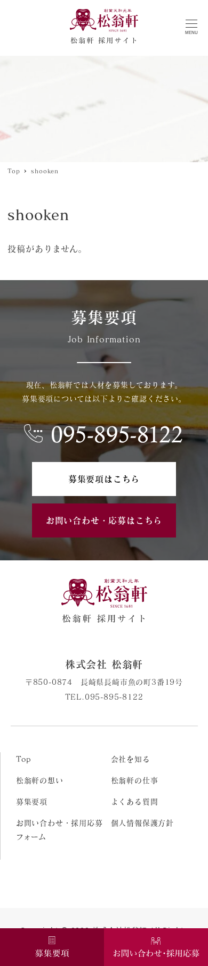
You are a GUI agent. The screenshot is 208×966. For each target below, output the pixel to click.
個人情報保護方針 (142, 822)
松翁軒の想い (39, 780)
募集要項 (31, 801)
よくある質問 (134, 801)
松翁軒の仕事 (134, 780)
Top (23, 758)
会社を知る (130, 758)
